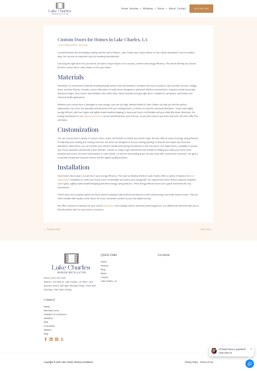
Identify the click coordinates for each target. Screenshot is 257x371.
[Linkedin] (51, 339)
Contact (181, 8)
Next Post (207, 229)
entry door (109, 205)
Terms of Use (206, 362)
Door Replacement (68, 45)
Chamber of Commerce (55, 314)
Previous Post (52, 229)
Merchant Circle (51, 310)
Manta (47, 306)
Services (133, 8)
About (172, 8)
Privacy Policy (191, 362)
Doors (160, 8)
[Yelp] (62, 339)
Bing (46, 333)
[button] (139, 8)
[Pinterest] (56, 339)
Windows (148, 8)
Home (124, 8)
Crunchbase (49, 325)
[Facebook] (45, 339)
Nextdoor (48, 318)
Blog (103, 269)
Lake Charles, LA (109, 281)
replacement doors (93, 116)
